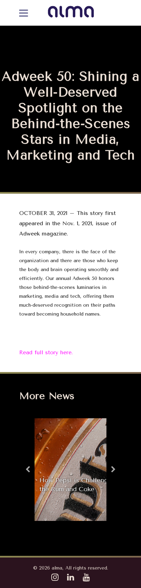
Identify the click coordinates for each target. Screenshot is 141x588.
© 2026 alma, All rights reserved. (70, 568)
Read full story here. (46, 352)
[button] (28, 469)
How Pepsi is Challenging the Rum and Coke (78, 484)
